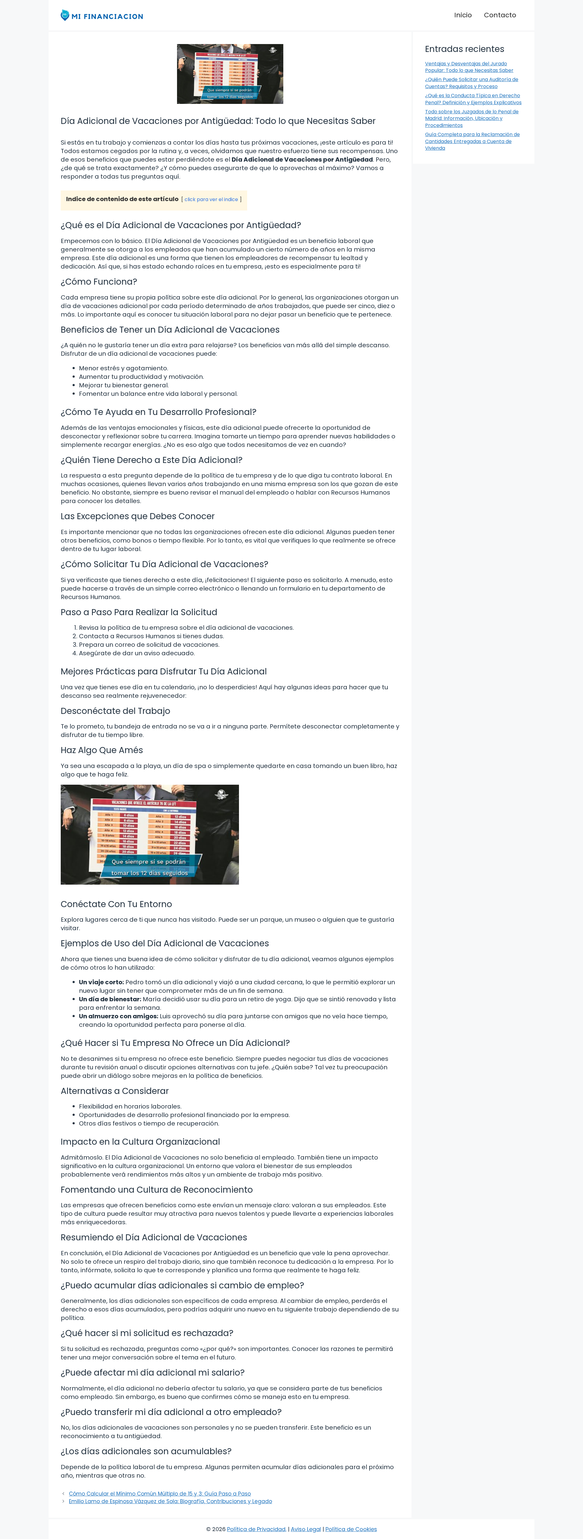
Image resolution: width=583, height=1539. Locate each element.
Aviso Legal (306, 1529)
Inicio (463, 15)
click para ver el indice (211, 199)
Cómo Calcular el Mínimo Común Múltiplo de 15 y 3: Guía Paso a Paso (160, 1493)
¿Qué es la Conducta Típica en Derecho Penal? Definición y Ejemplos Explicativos (473, 99)
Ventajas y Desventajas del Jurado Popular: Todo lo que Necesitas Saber (469, 67)
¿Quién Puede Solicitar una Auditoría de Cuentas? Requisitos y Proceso (471, 83)
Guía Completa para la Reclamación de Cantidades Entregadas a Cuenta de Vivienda (472, 141)
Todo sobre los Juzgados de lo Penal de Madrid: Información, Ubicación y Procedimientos (472, 118)
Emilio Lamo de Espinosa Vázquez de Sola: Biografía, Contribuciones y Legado (170, 1501)
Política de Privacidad (256, 1529)
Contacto (500, 15)
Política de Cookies (351, 1529)
